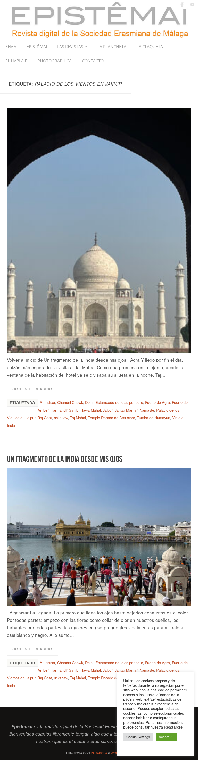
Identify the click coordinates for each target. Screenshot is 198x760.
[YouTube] (192, 4)
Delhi (89, 402)
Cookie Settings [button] (138, 736)
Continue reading (32, 388)
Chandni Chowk (70, 402)
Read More (173, 727)
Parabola (99, 753)
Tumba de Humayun (153, 417)
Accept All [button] (166, 736)
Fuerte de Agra (157, 402)
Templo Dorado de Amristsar (111, 417)
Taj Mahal (78, 417)
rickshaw (61, 417)
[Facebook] (182, 4)
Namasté (146, 410)
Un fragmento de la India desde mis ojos (64, 459)
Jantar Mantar (126, 410)
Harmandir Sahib (64, 410)
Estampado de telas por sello (119, 402)
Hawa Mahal (90, 410)
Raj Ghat (44, 417)
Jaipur (108, 410)
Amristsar (47, 402)
